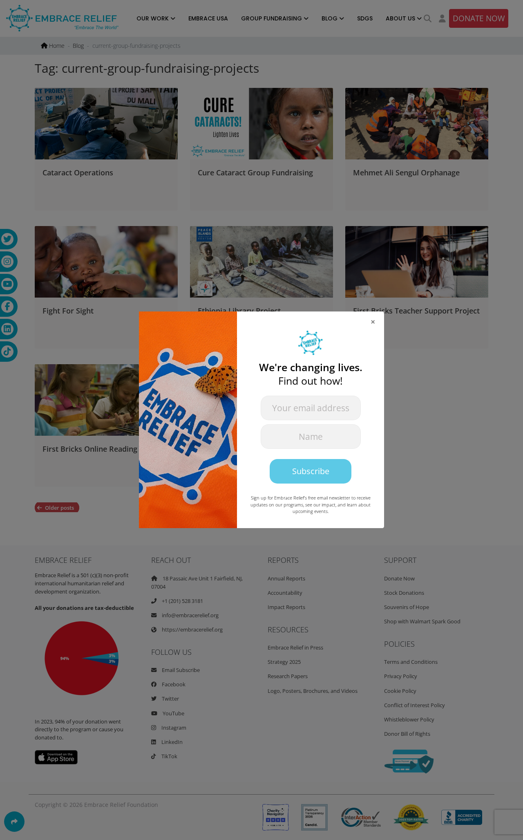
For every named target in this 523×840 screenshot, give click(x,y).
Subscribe (310, 471)
